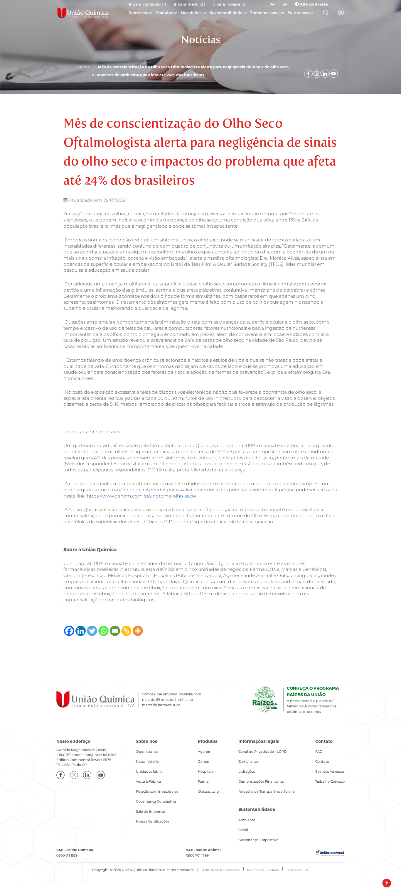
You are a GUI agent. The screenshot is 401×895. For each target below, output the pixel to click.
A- (285, 4)
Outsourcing (208, 791)
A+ (272, 4)
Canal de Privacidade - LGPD (262, 752)
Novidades (192, 13)
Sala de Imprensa (150, 811)
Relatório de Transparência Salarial (267, 791)
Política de (263, 870)
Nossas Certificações (152, 821)
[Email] (115, 631)
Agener (204, 752)
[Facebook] (69, 631)
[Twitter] (92, 631)
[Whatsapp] (103, 631)
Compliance (248, 761)
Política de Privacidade (221, 870)
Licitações (246, 771)
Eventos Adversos (329, 771)
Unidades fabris (149, 771)
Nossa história (147, 761)
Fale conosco (300, 13)
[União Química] (82, 13)
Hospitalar (206, 771)
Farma (203, 781)
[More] (138, 631)
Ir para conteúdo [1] (147, 4)
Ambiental (247, 820)
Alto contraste (313, 4)
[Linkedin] (80, 631)
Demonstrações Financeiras (261, 781)
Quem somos (147, 752)
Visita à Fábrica (148, 781)
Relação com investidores (157, 791)
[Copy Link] (126, 631)
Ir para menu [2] (189, 4)
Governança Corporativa (156, 801)
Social (243, 830)
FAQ (319, 752)
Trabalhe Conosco (330, 781)
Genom (204, 761)
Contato (322, 761)
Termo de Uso (297, 870)
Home (84, 67)
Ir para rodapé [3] (230, 4)
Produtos (164, 13)
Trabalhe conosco (267, 13)
